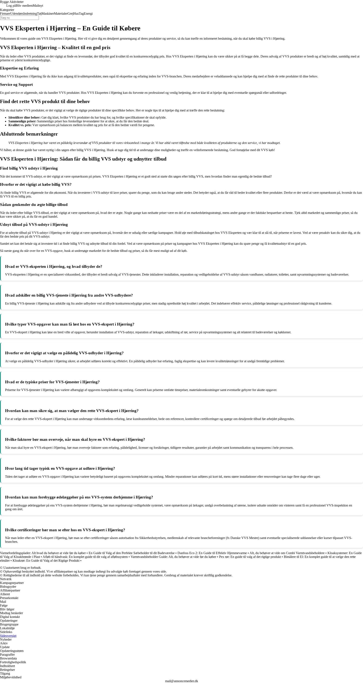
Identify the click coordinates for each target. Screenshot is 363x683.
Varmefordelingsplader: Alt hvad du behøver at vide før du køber (43, 553)
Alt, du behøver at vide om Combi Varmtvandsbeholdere (287, 553)
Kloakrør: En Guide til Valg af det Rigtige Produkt (46, 560)
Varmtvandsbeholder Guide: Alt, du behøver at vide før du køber (173, 557)
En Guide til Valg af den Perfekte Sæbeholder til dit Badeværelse (132, 553)
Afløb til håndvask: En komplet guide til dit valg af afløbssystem (85, 557)
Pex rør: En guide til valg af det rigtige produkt (250, 557)
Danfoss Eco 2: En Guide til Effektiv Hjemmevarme (212, 553)
